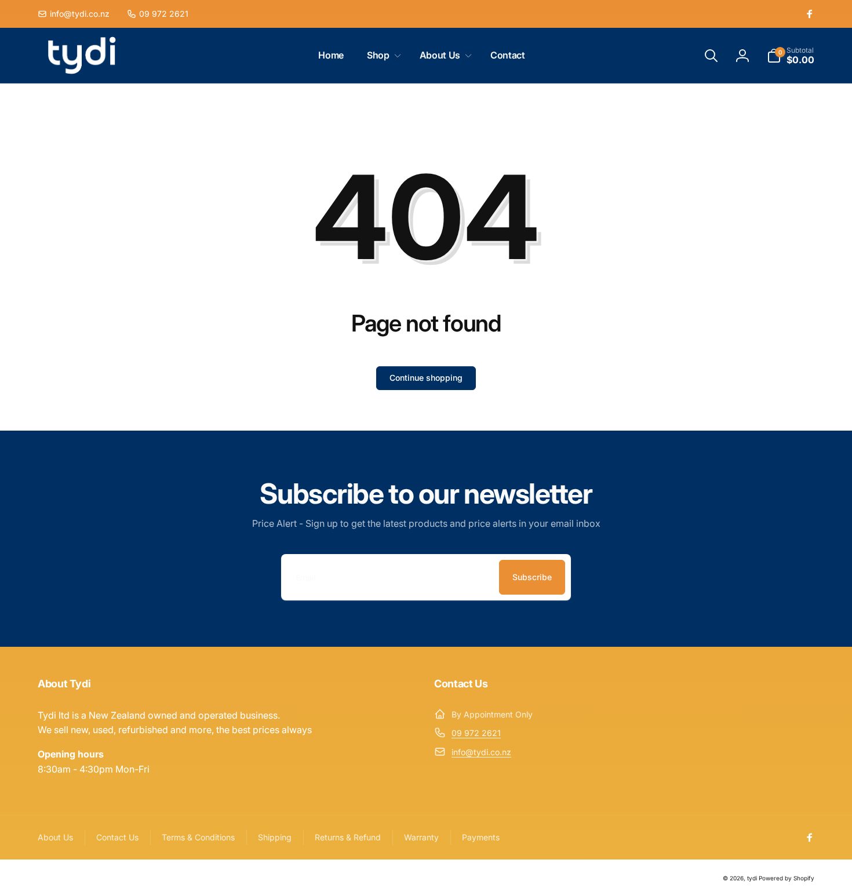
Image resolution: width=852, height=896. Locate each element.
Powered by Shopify (786, 878)
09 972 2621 (476, 733)
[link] (74, 14)
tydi (752, 878)
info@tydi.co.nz (481, 752)
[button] (381, 55)
